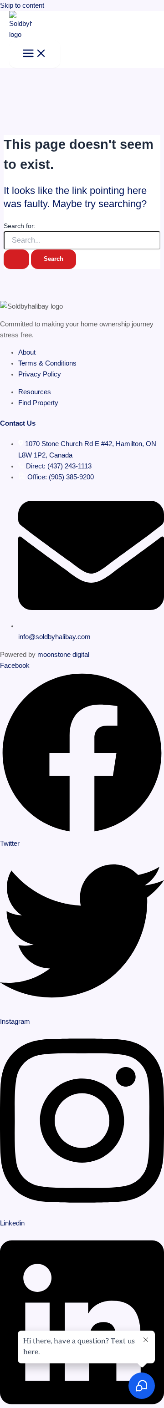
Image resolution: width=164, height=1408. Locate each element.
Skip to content (22, 5)
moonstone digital (63, 654)
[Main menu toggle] (34, 54)
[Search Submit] (16, 259)
